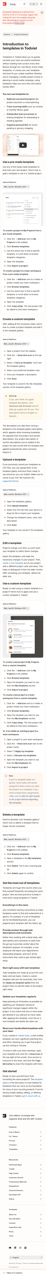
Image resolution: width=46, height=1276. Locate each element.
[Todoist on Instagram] (20, 1248)
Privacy (18, 1263)
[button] (23, 145)
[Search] (24, 4)
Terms (25, 1263)
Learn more (19, 23)
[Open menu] (41, 4)
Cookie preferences (36, 1263)
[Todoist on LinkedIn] (15, 1248)
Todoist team (23, 1035)
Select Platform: (9, 182)
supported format (10, 481)
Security (12, 1263)
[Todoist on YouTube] (10, 1248)
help (13, 4)
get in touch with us (31, 1096)
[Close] (42, 12)
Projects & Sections (21, 34)
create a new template (13, 563)
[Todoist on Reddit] (25, 1248)
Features (7, 34)
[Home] (4, 4)
